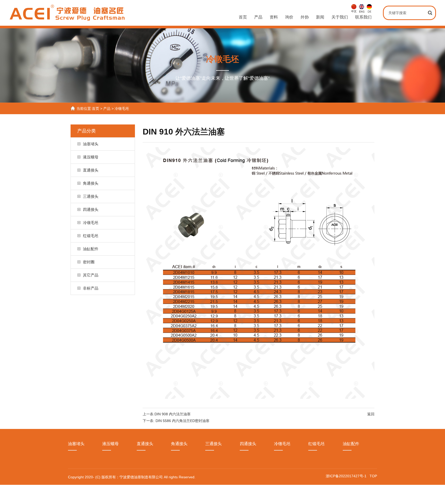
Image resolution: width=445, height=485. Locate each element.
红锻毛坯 (90, 235)
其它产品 (90, 275)
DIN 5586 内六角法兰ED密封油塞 (182, 421)
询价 (289, 17)
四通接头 (90, 209)
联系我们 (363, 17)
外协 (305, 17)
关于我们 (339, 17)
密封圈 (89, 262)
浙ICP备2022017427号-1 (346, 476)
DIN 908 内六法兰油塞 (173, 414)
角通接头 (90, 183)
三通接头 (90, 196)
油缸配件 (90, 249)
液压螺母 (90, 157)
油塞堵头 (90, 144)
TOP (373, 476)
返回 (370, 414)
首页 (243, 17)
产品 (258, 17)
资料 (274, 17)
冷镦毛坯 (122, 108)
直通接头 (90, 170)
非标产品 (90, 288)
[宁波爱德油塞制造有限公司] (67, 18)
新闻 (320, 17)
